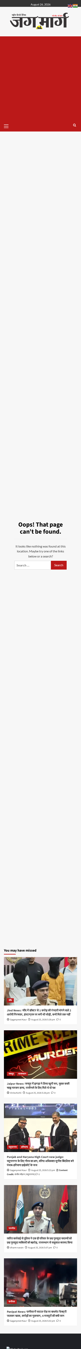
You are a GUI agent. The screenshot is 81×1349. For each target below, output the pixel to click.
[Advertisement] (40, 78)
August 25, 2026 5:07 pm (40, 1247)
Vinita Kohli (15, 1093)
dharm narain (17, 1247)
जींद (10, 1000)
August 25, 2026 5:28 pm (38, 1093)
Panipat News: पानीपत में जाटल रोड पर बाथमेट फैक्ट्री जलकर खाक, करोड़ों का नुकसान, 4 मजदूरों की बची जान (36, 1314)
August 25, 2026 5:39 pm (43, 1019)
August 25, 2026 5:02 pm (43, 1321)
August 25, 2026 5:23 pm (43, 1170)
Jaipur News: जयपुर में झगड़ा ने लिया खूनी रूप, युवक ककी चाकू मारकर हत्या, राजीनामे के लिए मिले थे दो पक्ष (38, 1086)
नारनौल (12, 1228)
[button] (8, 126)
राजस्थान (22, 1073)
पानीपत (12, 1301)
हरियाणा (24, 1147)
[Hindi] (75, 5)
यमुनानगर (13, 1147)
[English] (70, 5)
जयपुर (11, 1073)
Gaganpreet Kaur (18, 1019)
